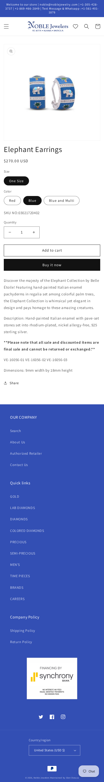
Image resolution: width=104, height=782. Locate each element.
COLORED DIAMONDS (27, 530)
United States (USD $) (49, 750)
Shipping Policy (22, 630)
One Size (16, 181)
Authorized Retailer (26, 453)
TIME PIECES (20, 576)
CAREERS (17, 599)
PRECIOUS (18, 542)
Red (12, 200)
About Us (17, 442)
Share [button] (14, 383)
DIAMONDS (19, 519)
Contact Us (19, 464)
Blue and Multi (61, 200)
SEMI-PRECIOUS (22, 553)
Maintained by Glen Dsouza (64, 777)
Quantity (10, 222)
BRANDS (16, 587)
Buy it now (52, 264)
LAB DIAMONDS (22, 507)
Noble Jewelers (41, 777)
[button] (6, 26)
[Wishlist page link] (75, 26)
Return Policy (21, 642)
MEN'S (15, 564)
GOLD (14, 496)
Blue (32, 200)
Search (15, 430)
